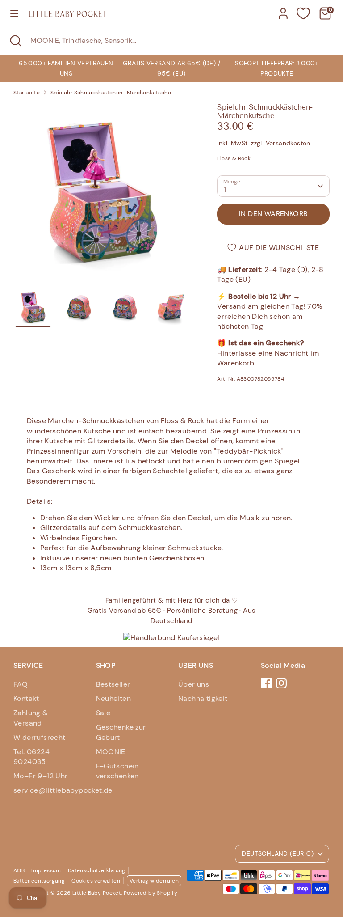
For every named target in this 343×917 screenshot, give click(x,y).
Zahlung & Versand (30, 717)
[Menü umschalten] (14, 13)
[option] (171, 68)
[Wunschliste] (303, 13)
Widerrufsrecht (39, 737)
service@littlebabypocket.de (63, 790)
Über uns (193, 684)
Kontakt (26, 698)
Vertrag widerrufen (154, 880)
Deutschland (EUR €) (278, 853)
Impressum (46, 870)
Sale (103, 712)
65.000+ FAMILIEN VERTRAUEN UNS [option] (66, 68)
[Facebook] (266, 683)
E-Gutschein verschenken (117, 771)
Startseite (26, 92)
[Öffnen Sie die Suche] (15, 40)
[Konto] (283, 9)
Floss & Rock (234, 158)
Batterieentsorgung (39, 880)
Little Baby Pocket (96, 892)
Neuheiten (113, 698)
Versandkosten (288, 143)
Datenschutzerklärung (96, 870)
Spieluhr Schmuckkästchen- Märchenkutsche (110, 92)
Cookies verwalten (95, 880)
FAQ (20, 684)
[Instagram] (281, 683)
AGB (19, 870)
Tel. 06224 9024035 (31, 756)
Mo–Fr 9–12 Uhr (40, 776)
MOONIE (110, 751)
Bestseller (113, 684)
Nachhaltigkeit (203, 698)
